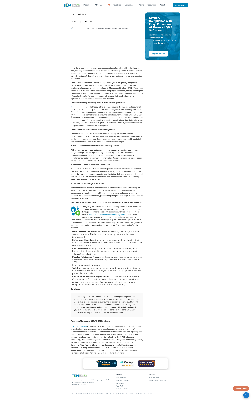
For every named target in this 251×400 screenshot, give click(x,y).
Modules (87, 5)
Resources (151, 5)
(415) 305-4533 (154, 377)
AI (109, 5)
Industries (117, 5)
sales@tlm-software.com (157, 380)
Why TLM (98, 5)
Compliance (130, 5)
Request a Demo (180, 5)
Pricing (141, 5)
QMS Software (82, 14)
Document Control (122, 380)
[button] (80, 22)
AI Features (120, 383)
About (162, 5)
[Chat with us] (246, 395)
